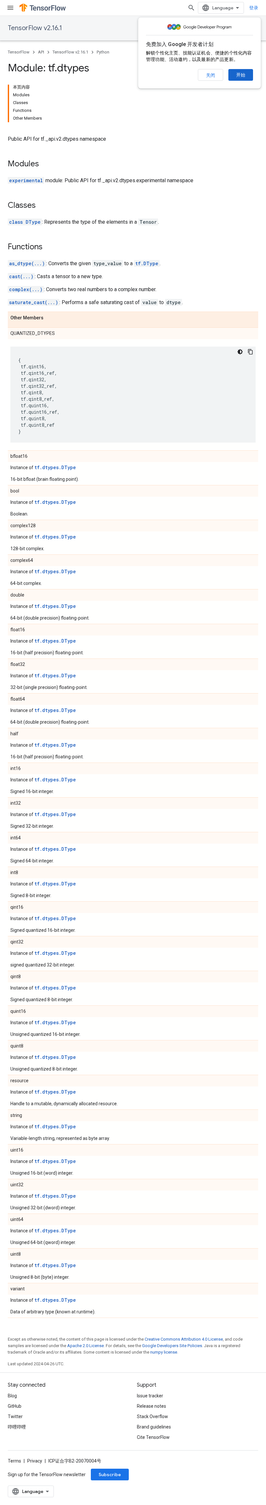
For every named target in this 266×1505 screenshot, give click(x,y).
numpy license (163, 1352)
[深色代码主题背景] (240, 352)
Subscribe (110, 1474)
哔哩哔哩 (17, 1426)
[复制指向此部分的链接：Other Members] (49, 318)
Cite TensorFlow (153, 1437)
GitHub (14, 1406)
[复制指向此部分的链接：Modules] (45, 164)
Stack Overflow (152, 1416)
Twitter (15, 1416)
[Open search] (191, 8)
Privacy (34, 1461)
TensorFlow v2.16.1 (35, 28)
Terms (14, 1461)
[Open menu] (10, 8)
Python (103, 52)
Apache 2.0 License (85, 1345)
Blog (12, 1395)
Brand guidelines (154, 1426)
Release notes (151, 1406)
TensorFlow (19, 52)
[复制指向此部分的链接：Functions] (48, 247)
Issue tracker (150, 1395)
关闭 (210, 75)
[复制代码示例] (250, 352)
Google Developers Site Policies (172, 1345)
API (41, 52)
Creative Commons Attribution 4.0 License (184, 1339)
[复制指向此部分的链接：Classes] (42, 206)
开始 (240, 75)
